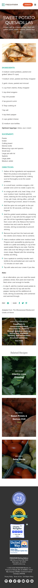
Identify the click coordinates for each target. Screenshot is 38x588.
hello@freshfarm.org (19, 564)
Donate (28, 5)
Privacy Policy (9, 576)
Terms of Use (18, 576)
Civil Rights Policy (28, 576)
